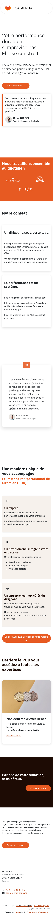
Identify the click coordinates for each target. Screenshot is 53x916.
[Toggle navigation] (47, 8)
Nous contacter (15, 85)
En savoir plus (13, 735)
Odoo (17, 912)
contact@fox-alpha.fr (16, 893)
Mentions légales (41, 905)
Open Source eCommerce (37, 912)
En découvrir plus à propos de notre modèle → (26, 638)
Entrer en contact (15, 845)
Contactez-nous (38, 788)
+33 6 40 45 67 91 (15, 889)
